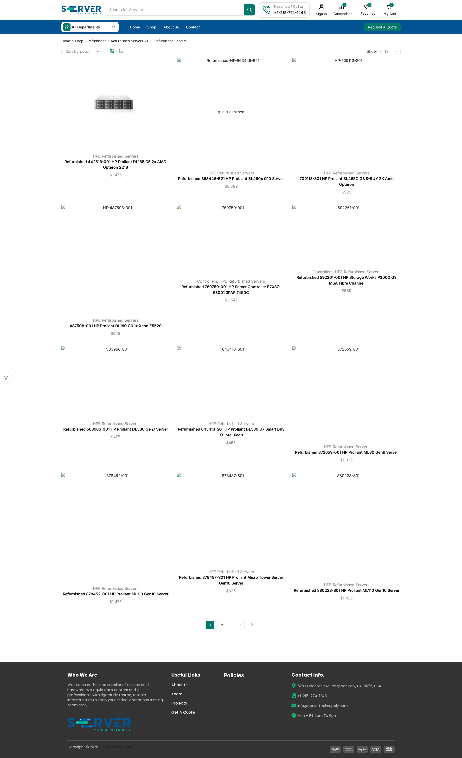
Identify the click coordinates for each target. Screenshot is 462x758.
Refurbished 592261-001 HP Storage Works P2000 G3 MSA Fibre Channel (346, 280)
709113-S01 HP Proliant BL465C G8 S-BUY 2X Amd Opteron (347, 181)
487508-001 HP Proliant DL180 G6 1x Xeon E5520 (116, 326)
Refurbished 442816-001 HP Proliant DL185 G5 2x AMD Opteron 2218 (115, 165)
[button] (321, 10)
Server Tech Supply (116, 746)
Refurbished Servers (127, 41)
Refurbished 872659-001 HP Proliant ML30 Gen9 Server (346, 452)
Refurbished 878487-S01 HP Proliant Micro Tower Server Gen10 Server (231, 580)
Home (66, 41)
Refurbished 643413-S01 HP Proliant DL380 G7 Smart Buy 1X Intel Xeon (231, 432)
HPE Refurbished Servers (115, 156)
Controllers (207, 281)
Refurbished (97, 41)
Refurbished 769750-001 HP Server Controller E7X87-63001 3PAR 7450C (231, 290)
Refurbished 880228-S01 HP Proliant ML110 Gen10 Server (346, 590)
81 (240, 625)
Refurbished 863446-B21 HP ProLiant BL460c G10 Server (231, 178)
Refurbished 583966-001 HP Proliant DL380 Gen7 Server (115, 429)
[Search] (249, 9)
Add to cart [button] (115, 105)
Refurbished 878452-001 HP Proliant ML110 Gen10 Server (115, 594)
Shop (79, 41)
